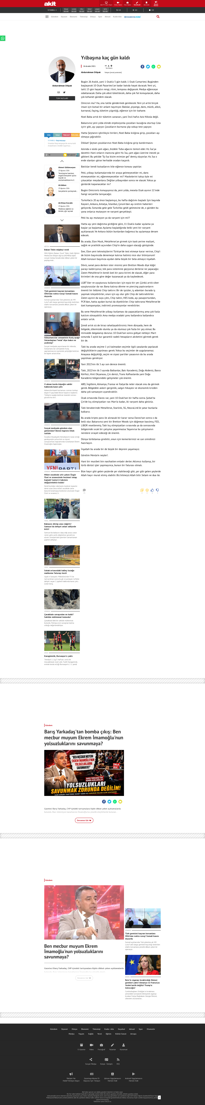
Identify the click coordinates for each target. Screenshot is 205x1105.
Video (91, 1049)
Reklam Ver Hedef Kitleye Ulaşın (71, 1079)
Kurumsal (123, 1049)
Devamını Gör (83, 820)
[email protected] (116, 72)
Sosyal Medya (90, 1064)
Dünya (93, 16)
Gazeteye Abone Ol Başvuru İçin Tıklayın (92, 1079)
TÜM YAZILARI (62, 98)
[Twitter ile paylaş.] (148, 67)
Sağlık (90, 1034)
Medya (71, 1034)
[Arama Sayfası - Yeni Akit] (158, 16)
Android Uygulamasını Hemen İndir (133, 1079)
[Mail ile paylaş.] (159, 67)
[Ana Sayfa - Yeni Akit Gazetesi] (50, 3)
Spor (100, 16)
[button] (62, 161)
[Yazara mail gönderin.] (59, 92)
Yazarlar (112, 1049)
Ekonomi (73, 16)
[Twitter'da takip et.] (64, 92)
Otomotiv (151, 1029)
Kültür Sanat (120, 1034)
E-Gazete (81, 1049)
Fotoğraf (101, 1049)
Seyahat (121, 1029)
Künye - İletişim (106, 1064)
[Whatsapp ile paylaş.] (153, 67)
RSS (118, 1064)
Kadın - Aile (109, 1029)
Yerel (99, 1034)
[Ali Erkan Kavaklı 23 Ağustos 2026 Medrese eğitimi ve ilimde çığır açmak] (61, 216)
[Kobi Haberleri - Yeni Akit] (132, 16)
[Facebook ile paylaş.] (142, 67)
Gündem (54, 16)
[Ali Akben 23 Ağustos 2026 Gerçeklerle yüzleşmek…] (61, 198)
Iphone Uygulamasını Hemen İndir (112, 1079)
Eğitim (108, 1034)
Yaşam (81, 1034)
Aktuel (107, 16)
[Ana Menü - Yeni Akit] (47, 16)
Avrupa (133, 1034)
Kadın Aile (117, 16)
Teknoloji (84, 16)
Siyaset (64, 16)
